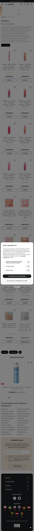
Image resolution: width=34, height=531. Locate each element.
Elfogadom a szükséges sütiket (17, 280)
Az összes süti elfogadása (17, 276)
